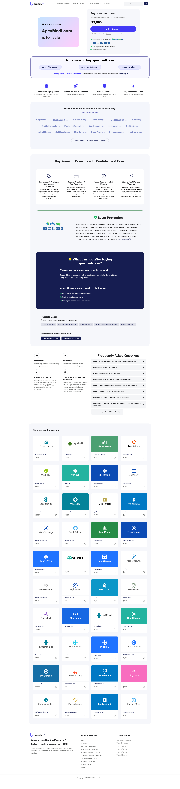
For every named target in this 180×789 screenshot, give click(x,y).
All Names (107, 4)
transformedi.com (128, 540)
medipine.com (98, 540)
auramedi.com (39, 512)
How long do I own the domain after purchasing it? (111, 397)
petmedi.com (98, 626)
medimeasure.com (99, 454)
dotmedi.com (127, 483)
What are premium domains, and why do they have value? (114, 361)
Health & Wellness (48, 324)
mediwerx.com (127, 512)
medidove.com (39, 569)
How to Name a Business (89, 749)
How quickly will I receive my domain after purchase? (112, 379)
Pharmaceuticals (86, 324)
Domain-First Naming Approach (91, 755)
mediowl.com (98, 598)
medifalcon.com (69, 540)
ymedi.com (67, 483)
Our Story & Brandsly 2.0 (89, 758)
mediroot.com (127, 598)
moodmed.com (39, 684)
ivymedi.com (68, 454)
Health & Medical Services (67, 324)
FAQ (82, 740)
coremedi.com (68, 569)
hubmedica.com (99, 684)
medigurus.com (98, 569)
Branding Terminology (88, 761)
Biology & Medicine (127, 324)
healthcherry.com (69, 683)
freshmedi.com (98, 483)
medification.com (69, 655)
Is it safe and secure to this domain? (106, 373)
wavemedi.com (69, 512)
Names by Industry (62, 4)
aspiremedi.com (69, 597)
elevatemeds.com (128, 712)
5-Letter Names (122, 749)
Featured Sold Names (88, 746)
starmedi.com (39, 626)
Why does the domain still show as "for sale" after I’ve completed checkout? (117, 405)
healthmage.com (128, 626)
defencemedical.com (41, 712)
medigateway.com (128, 569)
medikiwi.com (39, 483)
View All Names (122, 755)
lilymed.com (126, 684)
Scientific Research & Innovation (106, 324)
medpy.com (97, 655)
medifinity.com (68, 626)
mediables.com (127, 454)
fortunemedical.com (70, 712)
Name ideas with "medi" (71, 338)
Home (83, 767)
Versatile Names (78, 4)
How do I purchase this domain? (105, 367)
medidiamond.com (40, 597)
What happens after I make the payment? (108, 391)
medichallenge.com (41, 540)
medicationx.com (99, 712)
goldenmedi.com (99, 512)
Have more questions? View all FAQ (106, 412)
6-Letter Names (122, 752)
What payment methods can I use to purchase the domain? (115, 385)
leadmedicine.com (40, 655)
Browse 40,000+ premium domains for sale (90, 141)
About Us (84, 743)
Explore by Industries (124, 740)
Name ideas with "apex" (50, 338)
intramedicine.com (128, 655)
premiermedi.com (40, 454)
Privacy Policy (86, 764)
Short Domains (94, 4)
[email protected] (97, 301)
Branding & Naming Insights (90, 752)
